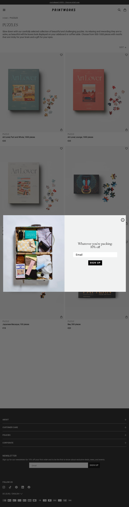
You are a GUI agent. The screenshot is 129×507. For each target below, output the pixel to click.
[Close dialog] (122, 219)
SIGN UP (95, 262)
